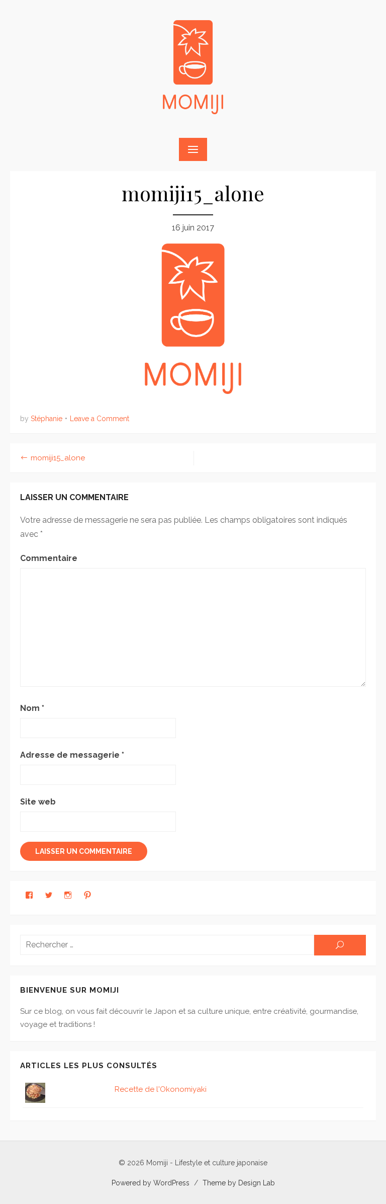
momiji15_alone (58, 457)
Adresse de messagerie (72, 755)
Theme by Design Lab (239, 1183)
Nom (32, 708)
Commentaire (48, 558)
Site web (38, 802)
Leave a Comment (99, 419)
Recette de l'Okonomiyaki (161, 1089)
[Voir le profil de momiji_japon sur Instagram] (68, 895)
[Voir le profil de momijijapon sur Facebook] (29, 895)
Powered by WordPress (150, 1183)
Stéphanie (46, 419)
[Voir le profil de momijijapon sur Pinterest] (87, 895)
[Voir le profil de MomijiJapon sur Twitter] (49, 895)
